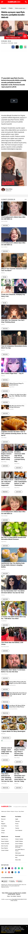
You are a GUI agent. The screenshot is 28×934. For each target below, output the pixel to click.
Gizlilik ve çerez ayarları (6, 899)
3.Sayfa (11, 8)
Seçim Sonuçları (5, 843)
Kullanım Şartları (19, 839)
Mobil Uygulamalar (19, 855)
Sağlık (16, 819)
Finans (16, 823)
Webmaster (18, 853)
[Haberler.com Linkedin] (15, 868)
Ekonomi (3, 819)
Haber (8, 896)
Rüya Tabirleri (4, 848)
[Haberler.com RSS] (2, 872)
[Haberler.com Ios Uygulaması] (4, 881)
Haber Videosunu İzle (13, 38)
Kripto (2, 828)
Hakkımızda (3, 811)
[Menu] (2, 2)
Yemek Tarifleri (4, 850)
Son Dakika (4, 826)
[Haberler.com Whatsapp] (19, 868)
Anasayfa (3, 8)
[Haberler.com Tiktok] (12, 872)
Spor (2, 821)
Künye (16, 811)
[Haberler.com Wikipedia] (6, 872)
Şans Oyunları (4, 845)
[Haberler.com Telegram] (15, 872)
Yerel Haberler (18, 830)
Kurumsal (17, 836)
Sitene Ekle (18, 859)
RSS (16, 857)
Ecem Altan (9, 189)
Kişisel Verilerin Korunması (19, 846)
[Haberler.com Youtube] (9, 872)
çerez (7, 928)
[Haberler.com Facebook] (6, 868)
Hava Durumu (4, 839)
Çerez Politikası (19, 843)
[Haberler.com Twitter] (9, 868)
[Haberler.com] (6, 806)
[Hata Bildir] (14, 899)
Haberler (3, 816)
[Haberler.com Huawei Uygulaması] (19, 881)
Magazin (3, 823)
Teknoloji (17, 821)
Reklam (8, 811)
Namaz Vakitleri (5, 841)
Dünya (2, 832)
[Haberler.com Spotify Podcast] (22, 868)
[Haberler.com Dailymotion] (19, 872)
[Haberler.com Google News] (2, 868)
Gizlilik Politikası (19, 841)
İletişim (12, 811)
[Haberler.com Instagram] (12, 868)
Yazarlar (17, 828)
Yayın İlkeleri (21, 811)
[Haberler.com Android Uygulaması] (12, 881)
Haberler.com (4, 836)
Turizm (17, 826)
